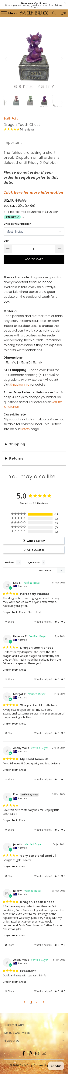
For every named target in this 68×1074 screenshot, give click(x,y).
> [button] (44, 1002)
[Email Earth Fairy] (44, 1053)
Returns (16, 458)
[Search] (54, 13)
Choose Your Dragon (17, 224)
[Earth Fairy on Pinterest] (30, 1053)
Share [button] (10, 621)
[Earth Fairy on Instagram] (37, 1053)
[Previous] (6, 58)
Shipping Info (19, 384)
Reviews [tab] (10, 562)
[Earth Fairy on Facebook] (24, 1053)
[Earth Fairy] (34, 13)
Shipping (17, 444)
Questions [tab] (34, 562)
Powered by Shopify (45, 1065)
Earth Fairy (11, 118)
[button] (57, 621)
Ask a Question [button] (36, 549)
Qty (6, 241)
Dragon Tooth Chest (14, 612)
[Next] (62, 58)
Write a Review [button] (36, 540)
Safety (25, 429)
